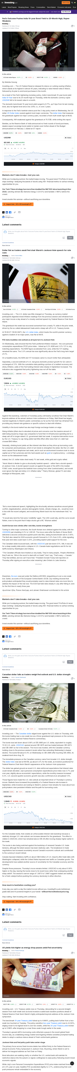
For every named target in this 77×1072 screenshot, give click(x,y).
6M (15, 148)
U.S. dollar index (32, 332)
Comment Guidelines (8, 242)
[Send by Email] (19, 212)
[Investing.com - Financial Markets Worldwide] (11, 3)
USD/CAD (41, 544)
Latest (4, 7)
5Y (21, 148)
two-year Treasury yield (52, 1023)
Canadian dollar (25, 734)
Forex (32, 7)
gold (49, 453)
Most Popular (12, 7)
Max (25, 148)
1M (11, 148)
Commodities (40, 7)
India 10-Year (7, 98)
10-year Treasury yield (23, 1021)
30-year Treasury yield (59, 1026)
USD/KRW (6, 532)
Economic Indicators (64, 7)
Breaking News (23, 7)
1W (8, 148)
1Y (18, 148)
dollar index (57, 113)
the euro (14, 576)
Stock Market (51, 7)
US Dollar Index (13, 113)
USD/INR (5, 100)
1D (5, 148)
